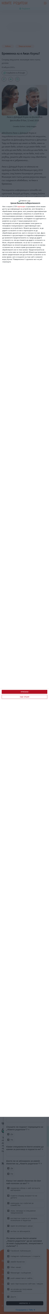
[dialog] (24, 657)
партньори (21, 206)
